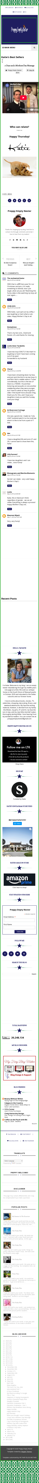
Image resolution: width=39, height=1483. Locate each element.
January (9, 1435)
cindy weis (11, 306)
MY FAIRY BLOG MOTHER (27, 1457)
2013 (7, 1437)
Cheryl (9, 369)
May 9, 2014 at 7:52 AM (13, 475)
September (11, 1373)
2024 (7, 1345)
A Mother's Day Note (14, 1427)
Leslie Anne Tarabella (16, 346)
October (10, 1371)
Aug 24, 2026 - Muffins (12, 1121)
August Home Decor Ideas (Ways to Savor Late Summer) (17, 1106)
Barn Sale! (10, 1383)
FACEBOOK (10, 7)
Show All (34, 1124)
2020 (7, 1353)
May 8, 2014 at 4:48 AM (13, 280)
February (10, 1433)
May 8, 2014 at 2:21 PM (13, 435)
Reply (9, 299)
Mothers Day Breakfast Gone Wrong (19, 1407)
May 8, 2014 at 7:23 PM (13, 456)
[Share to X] (7, 194)
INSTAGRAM (18, 12)
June (8, 1379)
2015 (7, 1363)
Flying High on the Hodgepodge (16, 1100)
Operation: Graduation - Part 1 (16, 1405)
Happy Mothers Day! (13, 1411)
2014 (7, 1365)
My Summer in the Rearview (21, 1217)
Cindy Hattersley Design (14, 1113)
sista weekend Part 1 (13, 1389)
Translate (18, 1163)
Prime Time (15, 1274)
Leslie (9, 492)
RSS (25, 12)
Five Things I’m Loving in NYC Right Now (17, 1116)
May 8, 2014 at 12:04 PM (14, 371)
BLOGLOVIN (30, 7)
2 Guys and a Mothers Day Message (18, 1417)
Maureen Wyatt (13, 515)
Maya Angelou (11, 1385)
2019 (7, 1355)
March (9, 1431)
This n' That (10, 1395)
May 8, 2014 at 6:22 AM (13, 308)
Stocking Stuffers (17, 1317)
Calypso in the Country (13, 1103)
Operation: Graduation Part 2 (16, 1403)
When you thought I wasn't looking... (18, 1415)
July (8, 1377)
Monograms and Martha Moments (21, 473)
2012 (7, 1439)
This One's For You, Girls (15, 1387)
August (9, 1375)
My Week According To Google (17, 1393)
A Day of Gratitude (13, 1391)
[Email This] (3, 194)
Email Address (10, 916)
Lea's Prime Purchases (12, 1111)
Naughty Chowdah (13, 1401)
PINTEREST (19, 7)
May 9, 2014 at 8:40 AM (13, 494)
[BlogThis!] (5, 194)
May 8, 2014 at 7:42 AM (13, 329)
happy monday (11, 1409)
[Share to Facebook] (9, 194)
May (8, 1381)
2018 (7, 1357)
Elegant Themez (26, 1452)
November (10, 1369)
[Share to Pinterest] (11, 194)
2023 (7, 1347)
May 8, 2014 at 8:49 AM (13, 348)
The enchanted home (15, 278)
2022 (7, 1349)
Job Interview (11, 1413)
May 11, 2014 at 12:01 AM (14, 517)
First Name (8, 924)
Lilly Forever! (12, 454)
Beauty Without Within (13, 1099)
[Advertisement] (19, 577)
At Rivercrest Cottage (16, 410)
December (10, 1367)
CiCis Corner (9, 1109)
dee (8, 433)
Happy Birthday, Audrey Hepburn (17, 1425)
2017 (7, 1359)
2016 (7, 1361)
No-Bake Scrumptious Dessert (17, 1419)
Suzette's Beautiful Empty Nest (17, 1399)
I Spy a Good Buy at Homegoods (17, 1421)
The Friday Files (17, 1231)
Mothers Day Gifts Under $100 (17, 1423)
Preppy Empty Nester (25, 1449)
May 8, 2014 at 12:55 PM (14, 412)
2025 (7, 1343)
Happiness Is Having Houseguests (18, 1397)
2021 (7, 1351)
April (8, 1429)
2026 (7, 1341)
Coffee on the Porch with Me (15, 1120)
